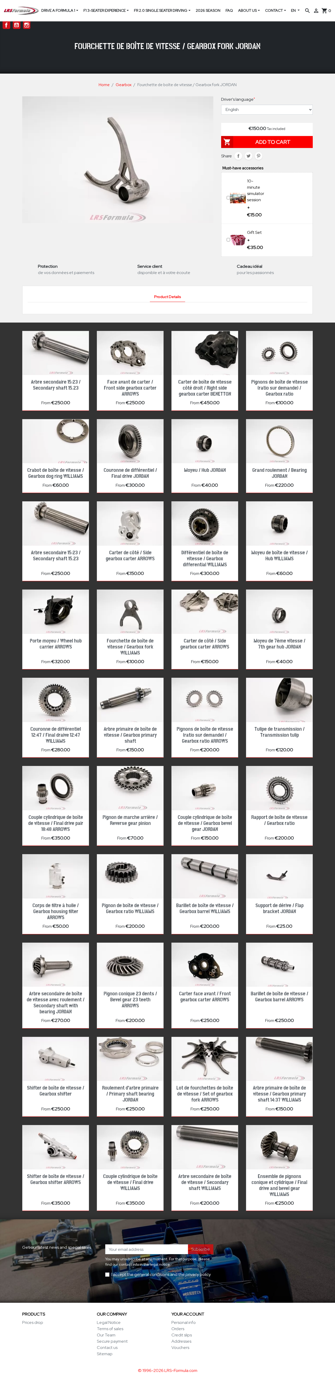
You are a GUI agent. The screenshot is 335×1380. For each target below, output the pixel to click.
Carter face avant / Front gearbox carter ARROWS (205, 997)
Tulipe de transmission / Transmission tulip (279, 732)
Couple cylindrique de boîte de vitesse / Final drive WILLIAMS (130, 1182)
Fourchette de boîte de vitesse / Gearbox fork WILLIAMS (130, 647)
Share (238, 156)
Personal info (183, 1322)
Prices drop (32, 1322)
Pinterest (259, 156)
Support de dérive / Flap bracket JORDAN (279, 908)
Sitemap (105, 1354)
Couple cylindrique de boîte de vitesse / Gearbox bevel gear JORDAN (205, 823)
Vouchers (180, 1347)
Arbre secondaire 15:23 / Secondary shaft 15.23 (56, 385)
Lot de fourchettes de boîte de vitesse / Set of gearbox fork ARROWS (204, 1094)
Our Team (106, 1335)
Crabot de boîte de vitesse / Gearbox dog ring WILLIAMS (55, 473)
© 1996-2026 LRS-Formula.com (167, 1370)
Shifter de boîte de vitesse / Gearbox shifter (55, 1091)
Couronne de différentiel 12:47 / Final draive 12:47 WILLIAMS (55, 735)
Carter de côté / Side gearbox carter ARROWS (130, 556)
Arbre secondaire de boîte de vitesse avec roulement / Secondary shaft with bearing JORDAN (56, 1003)
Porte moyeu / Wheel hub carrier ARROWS (56, 644)
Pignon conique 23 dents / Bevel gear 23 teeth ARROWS (130, 1000)
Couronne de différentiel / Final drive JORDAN (130, 473)
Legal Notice (109, 1322)
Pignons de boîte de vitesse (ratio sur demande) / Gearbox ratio (279, 388)
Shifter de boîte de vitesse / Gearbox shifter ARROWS (55, 1179)
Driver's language (238, 99)
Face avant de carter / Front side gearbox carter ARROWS (130, 388)
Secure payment (112, 1341)
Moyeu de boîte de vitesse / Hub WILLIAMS (279, 556)
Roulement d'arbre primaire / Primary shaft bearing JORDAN (130, 1094)
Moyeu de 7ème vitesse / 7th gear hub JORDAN (279, 644)
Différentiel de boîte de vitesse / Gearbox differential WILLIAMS (204, 559)
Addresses (181, 1341)
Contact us (107, 1347)
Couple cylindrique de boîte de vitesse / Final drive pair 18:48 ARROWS (55, 823)
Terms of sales (110, 1328)
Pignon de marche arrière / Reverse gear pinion (130, 820)
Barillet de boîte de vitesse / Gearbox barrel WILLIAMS (205, 908)
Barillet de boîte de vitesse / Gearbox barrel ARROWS (279, 997)
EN (294, 10)
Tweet (248, 156)
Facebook (6, 25)
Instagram (27, 25)
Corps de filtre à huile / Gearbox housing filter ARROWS (55, 911)
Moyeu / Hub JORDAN (205, 470)
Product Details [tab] (167, 296)
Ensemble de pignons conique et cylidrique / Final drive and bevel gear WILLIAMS (279, 1185)
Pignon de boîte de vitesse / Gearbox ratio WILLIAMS (130, 908)
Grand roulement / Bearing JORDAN (279, 473)
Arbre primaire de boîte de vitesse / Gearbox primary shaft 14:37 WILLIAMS (279, 1094)
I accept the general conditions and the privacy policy (161, 1274)
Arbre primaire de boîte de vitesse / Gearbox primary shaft (130, 735)
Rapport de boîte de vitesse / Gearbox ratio (279, 820)
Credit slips (181, 1335)
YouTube (16, 25)
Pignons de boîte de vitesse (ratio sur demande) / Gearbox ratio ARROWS (205, 735)
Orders (177, 1328)
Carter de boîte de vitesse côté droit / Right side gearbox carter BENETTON (205, 388)
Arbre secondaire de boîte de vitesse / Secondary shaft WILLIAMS (204, 1182)
